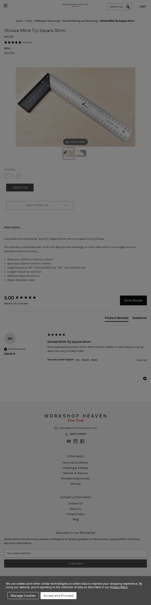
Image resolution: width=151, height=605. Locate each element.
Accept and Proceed (58, 595)
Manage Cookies (23, 595)
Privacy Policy (118, 587)
